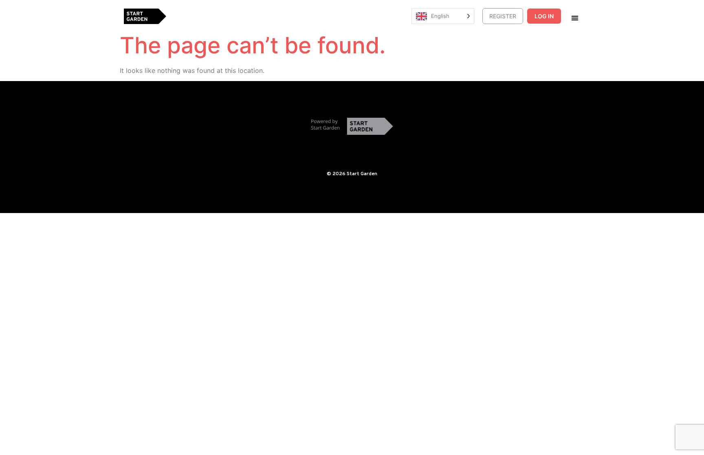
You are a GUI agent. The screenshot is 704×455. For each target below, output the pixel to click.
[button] (574, 17)
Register (502, 16)
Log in (544, 16)
